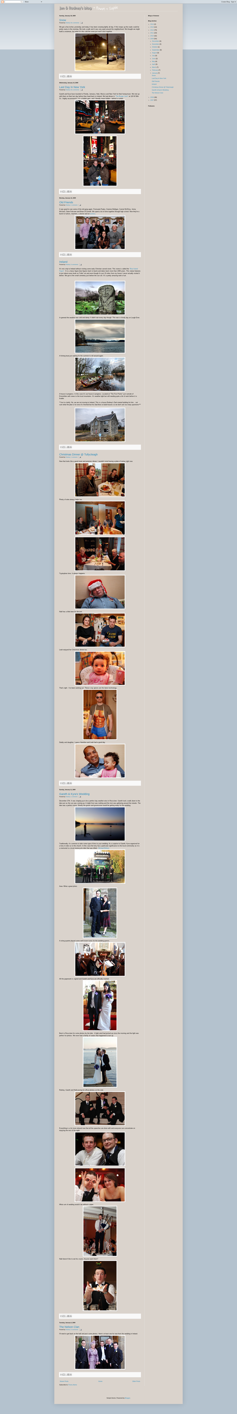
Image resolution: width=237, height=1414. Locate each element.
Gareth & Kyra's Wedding (74, 794)
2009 (152, 39)
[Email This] (61, 76)
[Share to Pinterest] (70, 76)
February (155, 70)
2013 (152, 27)
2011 (152, 33)
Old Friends (66, 202)
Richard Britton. (103, 848)
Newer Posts (64, 1381)
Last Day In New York (72, 87)
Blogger (127, 1398)
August (154, 53)
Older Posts (136, 1381)
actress (92, 214)
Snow (62, 20)
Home (100, 1381)
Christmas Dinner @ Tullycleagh (78, 454)
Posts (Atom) (72, 1385)
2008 (152, 97)
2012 (152, 30)
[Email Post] (81, 22)
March (154, 67)
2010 (152, 36)
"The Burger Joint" (121, 96)
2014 (152, 24)
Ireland (63, 261)
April (154, 64)
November (155, 44)
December (155, 41)
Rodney (68, 22)
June (154, 58)
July (153, 56)
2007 (152, 100)
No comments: (75, 22)
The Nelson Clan (69, 1326)
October (155, 47)
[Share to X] (66, 76)
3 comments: (75, 264)
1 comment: (74, 205)
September (156, 50)
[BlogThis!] (63, 76)
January (155, 73)
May (153, 61)
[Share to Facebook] (68, 76)
